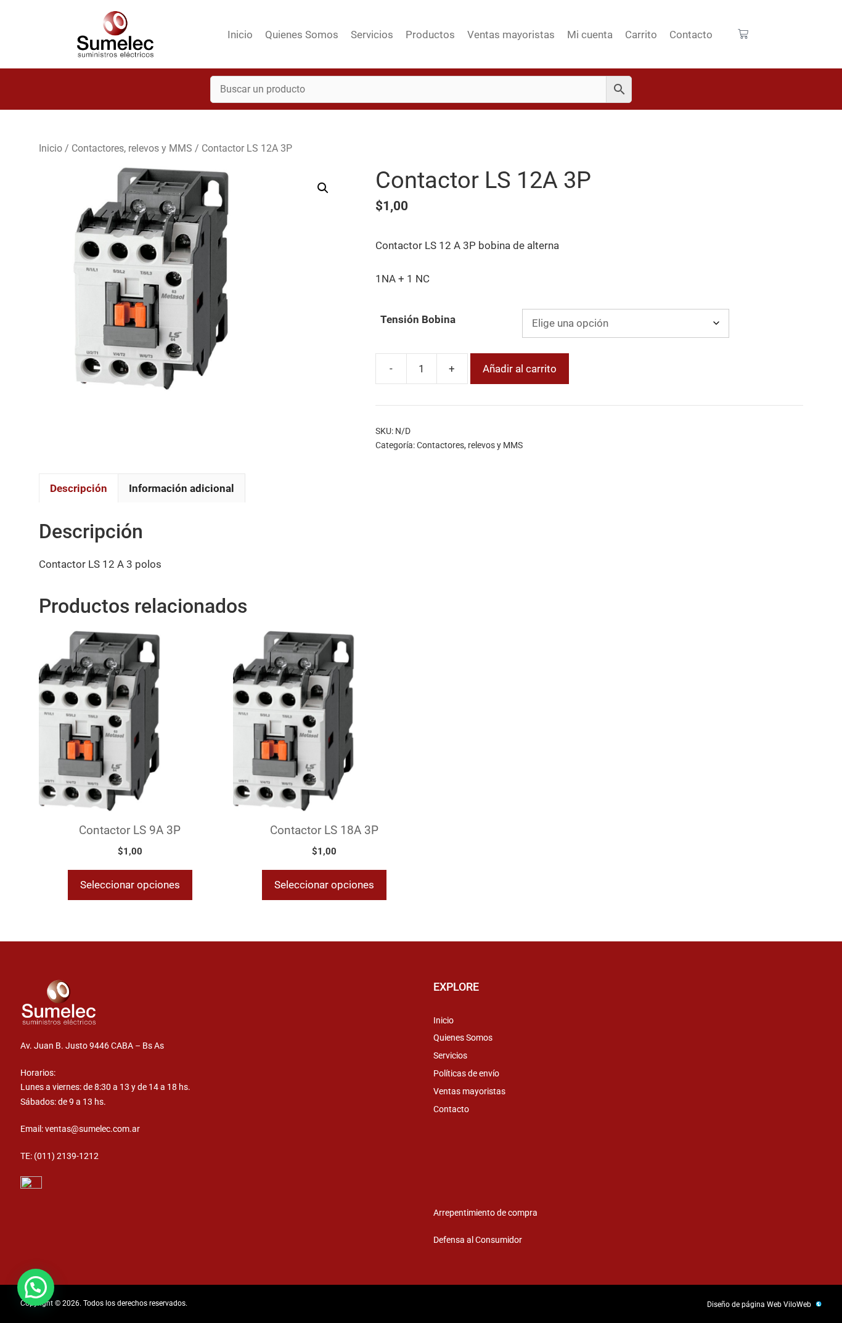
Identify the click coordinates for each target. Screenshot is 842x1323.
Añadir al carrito (520, 368)
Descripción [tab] (78, 488)
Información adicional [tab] (181, 488)
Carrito (641, 34)
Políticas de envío (466, 1073)
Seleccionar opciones (130, 885)
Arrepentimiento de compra (485, 1213)
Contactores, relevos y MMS (132, 148)
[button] (323, 188)
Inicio (240, 34)
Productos (430, 34)
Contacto (691, 34)
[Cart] (743, 34)
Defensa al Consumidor (477, 1240)
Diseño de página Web (744, 1304)
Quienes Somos (301, 34)
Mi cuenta (590, 34)
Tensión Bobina (418, 319)
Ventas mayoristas (511, 34)
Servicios (372, 34)
